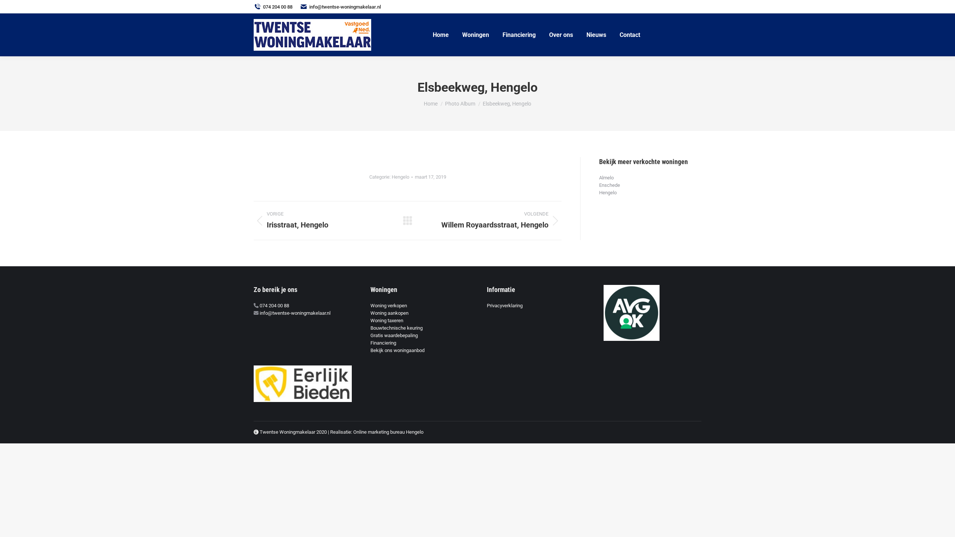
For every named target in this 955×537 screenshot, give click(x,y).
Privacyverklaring (505, 305)
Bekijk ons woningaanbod (397, 350)
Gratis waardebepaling (394, 335)
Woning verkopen (388, 305)
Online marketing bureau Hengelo (388, 432)
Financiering (383, 343)
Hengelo (400, 177)
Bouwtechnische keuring (396, 328)
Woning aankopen (389, 313)
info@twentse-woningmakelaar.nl (345, 7)
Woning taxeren (386, 320)
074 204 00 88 (277, 7)
